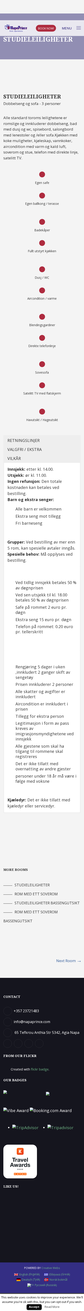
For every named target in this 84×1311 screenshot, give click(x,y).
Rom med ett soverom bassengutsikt (30, 913)
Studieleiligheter (32, 885)
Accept (34, 1307)
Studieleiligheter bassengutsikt (47, 903)
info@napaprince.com (32, 1021)
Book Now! (46, 28)
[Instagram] (40, 1043)
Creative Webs (50, 1268)
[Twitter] (19, 1043)
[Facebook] (8, 1043)
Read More (52, 1307)
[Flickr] (29, 1043)
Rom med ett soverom (36, 894)
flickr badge (40, 1069)
